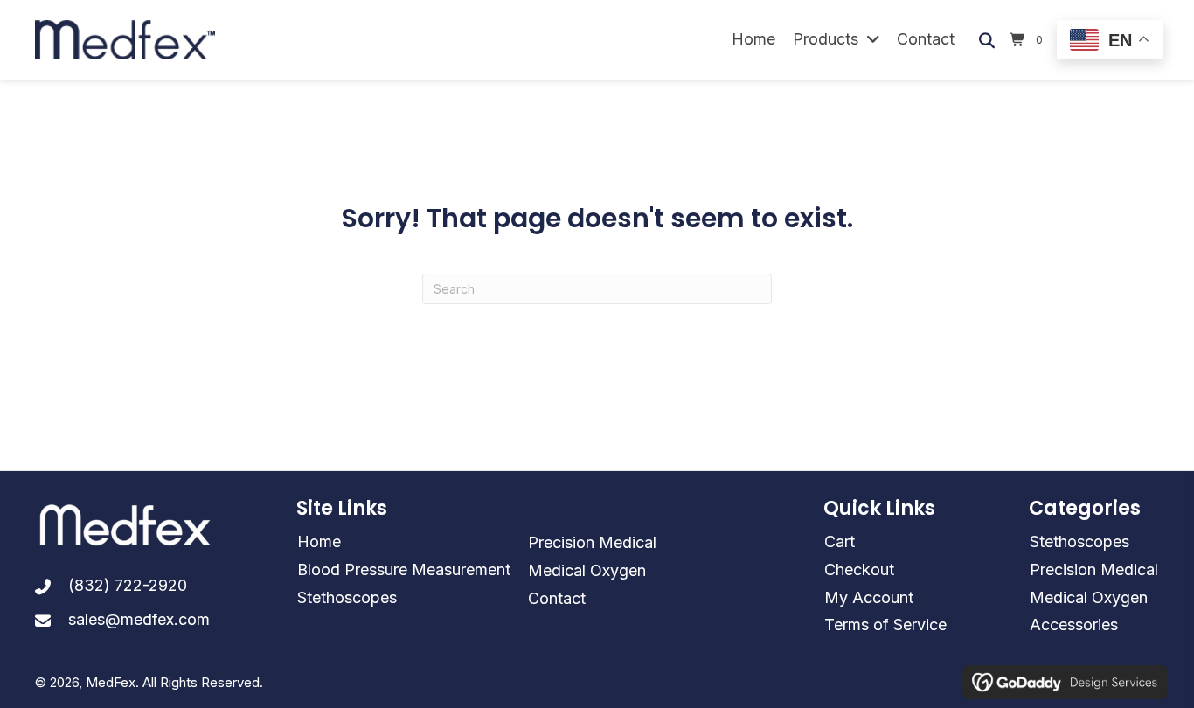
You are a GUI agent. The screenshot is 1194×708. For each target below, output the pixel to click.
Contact (557, 598)
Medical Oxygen (587, 570)
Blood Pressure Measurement (403, 569)
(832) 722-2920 (127, 585)
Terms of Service (885, 624)
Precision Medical (592, 542)
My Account (868, 597)
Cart (839, 541)
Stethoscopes (347, 597)
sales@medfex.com (139, 619)
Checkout (859, 569)
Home (319, 541)
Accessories (1074, 624)
